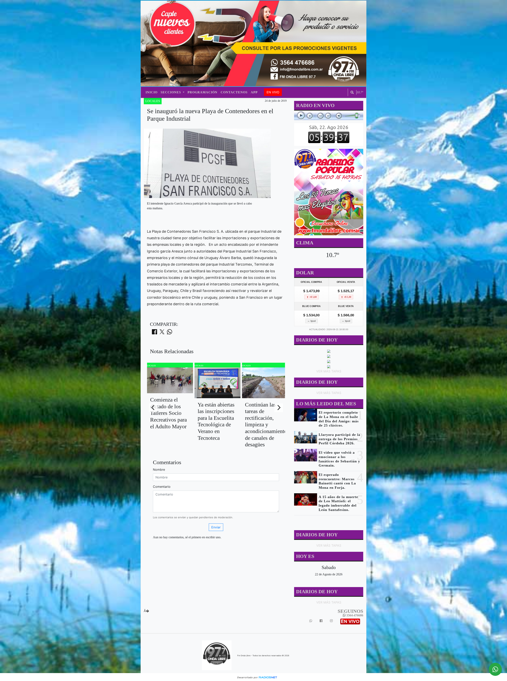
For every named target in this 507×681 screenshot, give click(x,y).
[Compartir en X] (162, 333)
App (254, 92)
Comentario (162, 487)
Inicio (151, 92)
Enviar (216, 527)
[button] (352, 92)
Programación (202, 92)
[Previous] (153, 407)
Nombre (159, 470)
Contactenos (234, 92)
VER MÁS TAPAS (328, 371)
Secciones (171, 92)
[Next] (278, 407)
